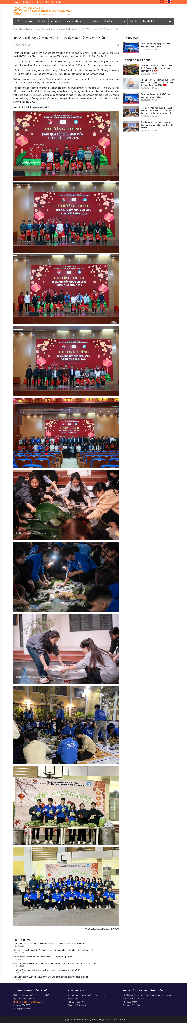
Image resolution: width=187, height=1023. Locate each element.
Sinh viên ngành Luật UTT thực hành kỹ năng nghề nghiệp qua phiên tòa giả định (50, 977)
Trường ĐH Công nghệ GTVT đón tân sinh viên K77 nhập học (157, 45)
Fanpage (17, 1009)
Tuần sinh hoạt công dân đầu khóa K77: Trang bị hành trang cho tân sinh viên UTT (51, 943)
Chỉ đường (26, 1009)
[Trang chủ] (18, 21)
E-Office (40, 2)
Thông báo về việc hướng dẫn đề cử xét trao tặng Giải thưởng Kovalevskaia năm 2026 (157, 82)
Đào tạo (95, 21)
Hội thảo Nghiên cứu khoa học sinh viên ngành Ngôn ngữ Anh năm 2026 (47, 970)
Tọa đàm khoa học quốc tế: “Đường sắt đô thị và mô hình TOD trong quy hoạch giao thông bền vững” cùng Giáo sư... (157, 111)
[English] (169, 1)
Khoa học (108, 21)
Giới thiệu (28, 21)
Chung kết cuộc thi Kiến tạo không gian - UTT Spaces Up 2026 (42, 957)
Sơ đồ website (28, 2)
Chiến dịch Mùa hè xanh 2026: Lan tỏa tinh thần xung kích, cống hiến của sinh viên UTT (53, 950)
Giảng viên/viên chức (54, 2)
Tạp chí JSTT (149, 21)
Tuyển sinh (55, 21)
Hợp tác (122, 21)
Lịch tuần (17, 2)
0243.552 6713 (35, 1002)
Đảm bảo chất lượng (76, 21)
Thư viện (133, 21)
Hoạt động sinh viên (45, 29)
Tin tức (41, 21)
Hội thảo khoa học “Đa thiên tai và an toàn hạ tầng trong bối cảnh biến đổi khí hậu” (157, 125)
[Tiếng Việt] (162, 1)
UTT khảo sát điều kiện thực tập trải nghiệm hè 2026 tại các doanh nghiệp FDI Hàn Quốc (55, 963)
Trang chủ (18, 29)
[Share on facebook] (117, 45)
